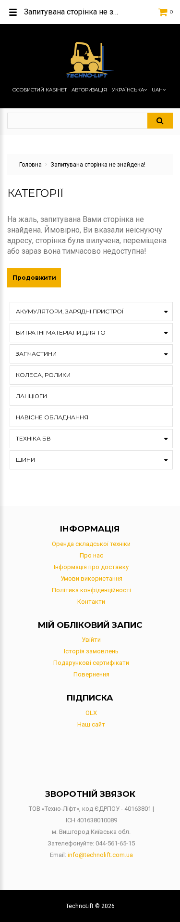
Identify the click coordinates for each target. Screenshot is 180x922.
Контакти (91, 601)
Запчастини (36, 353)
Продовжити (34, 277)
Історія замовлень (91, 651)
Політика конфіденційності (91, 590)
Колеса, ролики (43, 374)
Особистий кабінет (39, 90)
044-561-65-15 (115, 843)
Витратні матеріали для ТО (61, 332)
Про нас (91, 555)
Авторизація (89, 90)
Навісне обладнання (52, 417)
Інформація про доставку (91, 567)
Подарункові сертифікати (91, 662)
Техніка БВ (33, 438)
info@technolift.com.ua (100, 854)
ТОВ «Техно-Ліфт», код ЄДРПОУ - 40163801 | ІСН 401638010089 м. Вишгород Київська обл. (91, 820)
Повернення (91, 674)
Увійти (91, 639)
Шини (25, 459)
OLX (91, 712)
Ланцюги (31, 396)
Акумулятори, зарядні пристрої (69, 311)
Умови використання (91, 578)
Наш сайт (91, 724)
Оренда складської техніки (91, 543)
